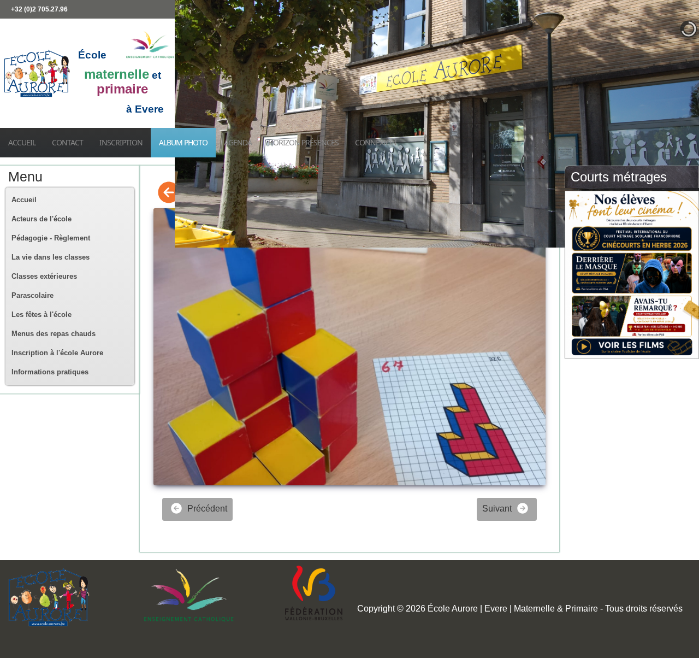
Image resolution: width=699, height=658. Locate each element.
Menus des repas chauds (53, 334)
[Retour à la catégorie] (168, 193)
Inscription (121, 142)
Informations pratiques (49, 372)
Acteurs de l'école (41, 219)
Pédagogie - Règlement (50, 238)
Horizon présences (303, 142)
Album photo (183, 142)
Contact (67, 142)
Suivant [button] (498, 508)
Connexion (375, 142)
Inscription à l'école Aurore (57, 353)
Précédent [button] (206, 508)
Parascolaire (32, 295)
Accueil (21, 142)
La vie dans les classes (50, 257)
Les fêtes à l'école (41, 314)
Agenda (238, 142)
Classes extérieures (44, 276)
